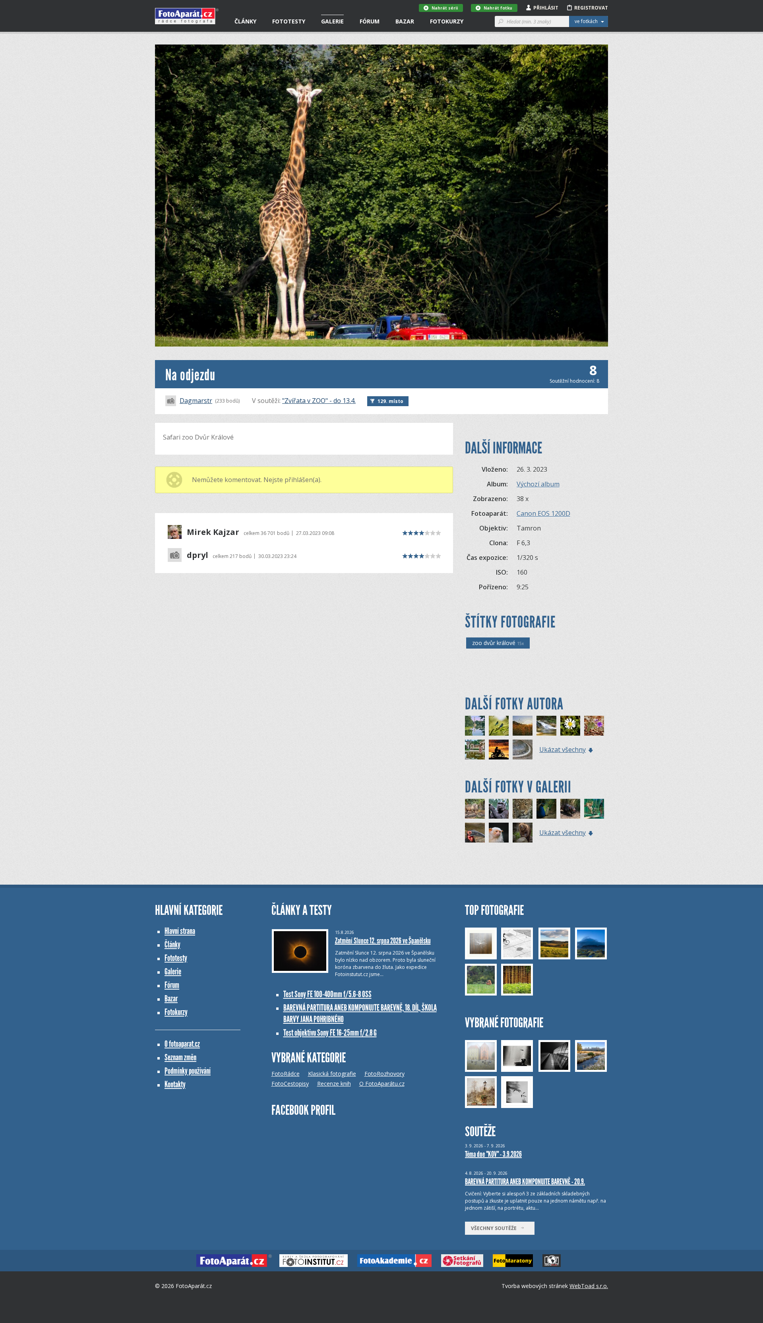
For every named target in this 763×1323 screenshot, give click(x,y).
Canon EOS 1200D (543, 513)
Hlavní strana (180, 931)
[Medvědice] (523, 833)
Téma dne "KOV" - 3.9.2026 (493, 1154)
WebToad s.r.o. (588, 1286)
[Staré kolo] (523, 749)
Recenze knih (334, 1083)
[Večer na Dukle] (523, 726)
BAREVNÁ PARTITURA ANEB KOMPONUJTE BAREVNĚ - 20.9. (525, 1181)
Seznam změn (180, 1057)
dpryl (197, 555)
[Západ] (499, 749)
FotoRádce (285, 1073)
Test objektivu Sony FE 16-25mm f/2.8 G (330, 1032)
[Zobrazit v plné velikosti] (381, 196)
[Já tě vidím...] (499, 809)
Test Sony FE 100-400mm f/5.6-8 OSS (327, 994)
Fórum (370, 21)
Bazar (404, 21)
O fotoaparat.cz (182, 1043)
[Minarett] (475, 726)
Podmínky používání (188, 1070)
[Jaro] (594, 726)
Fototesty (288, 21)
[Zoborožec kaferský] (475, 833)
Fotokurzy (446, 21)
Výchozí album (538, 484)
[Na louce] (499, 726)
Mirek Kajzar (213, 532)
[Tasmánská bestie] (570, 809)
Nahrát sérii (445, 8)
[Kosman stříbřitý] (499, 833)
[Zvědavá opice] (594, 809)
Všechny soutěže (495, 1228)
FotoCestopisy (290, 1083)
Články (245, 21)
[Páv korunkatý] (546, 809)
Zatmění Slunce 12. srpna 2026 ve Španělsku (383, 940)
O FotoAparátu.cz (382, 1083)
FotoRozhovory (384, 1073)
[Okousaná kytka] (570, 726)
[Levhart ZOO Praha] (523, 809)
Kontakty (175, 1084)
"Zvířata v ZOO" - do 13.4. (319, 400)
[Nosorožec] (475, 809)
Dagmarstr (196, 400)
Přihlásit (545, 7)
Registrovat (591, 7)
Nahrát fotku (498, 8)
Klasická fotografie (332, 1073)
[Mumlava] (546, 726)
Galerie (332, 21)
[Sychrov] (475, 749)
